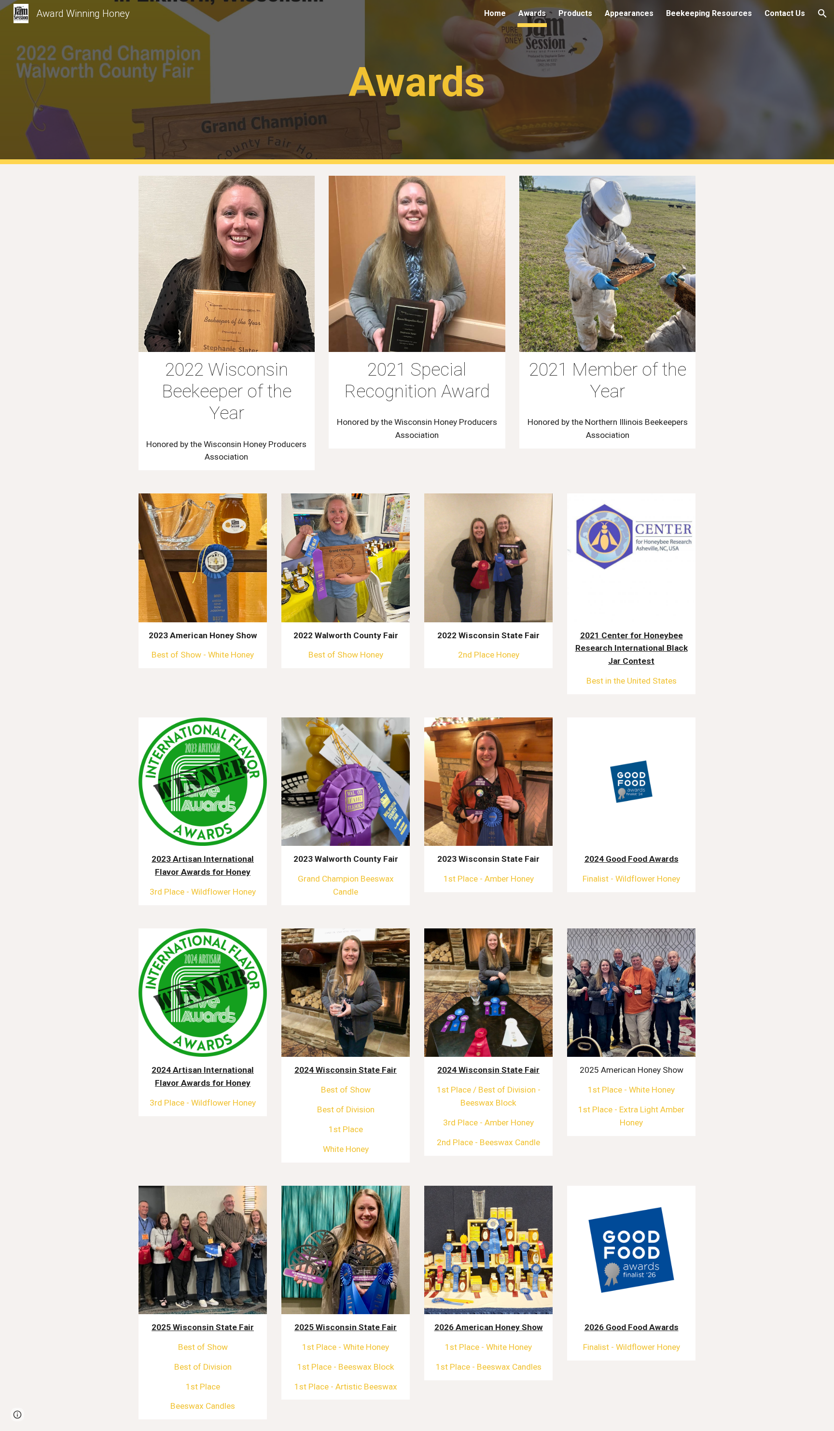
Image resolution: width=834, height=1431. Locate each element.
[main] (417, 82)
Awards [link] (532, 13)
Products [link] (575, 13)
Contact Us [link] (784, 13)
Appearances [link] (629, 13)
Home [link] (495, 13)
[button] (822, 13)
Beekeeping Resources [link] (709, 13)
